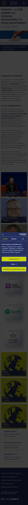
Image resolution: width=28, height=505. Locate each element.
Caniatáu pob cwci (14, 259)
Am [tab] (23, 238)
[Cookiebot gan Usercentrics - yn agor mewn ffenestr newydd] (19, 235)
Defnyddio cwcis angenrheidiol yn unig (14, 269)
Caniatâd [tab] (5, 238)
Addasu (13, 264)
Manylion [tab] (14, 238)
